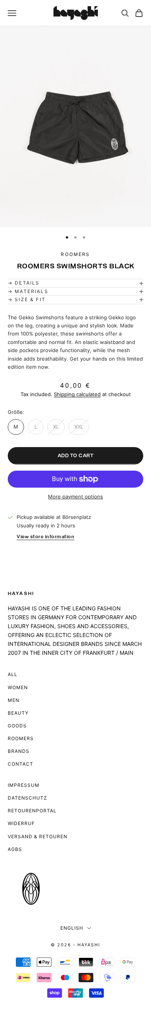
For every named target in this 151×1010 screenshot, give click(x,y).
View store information (45, 536)
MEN (13, 700)
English (71, 928)
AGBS (15, 849)
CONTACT (20, 764)
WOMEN (18, 687)
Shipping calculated (77, 394)
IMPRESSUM (23, 785)
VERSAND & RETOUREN (37, 836)
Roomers (75, 254)
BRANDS (18, 751)
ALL (12, 674)
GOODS (17, 726)
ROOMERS (21, 738)
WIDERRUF (21, 823)
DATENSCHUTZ (27, 798)
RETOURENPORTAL (32, 810)
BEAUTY (18, 713)
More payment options (75, 496)
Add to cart (76, 455)
